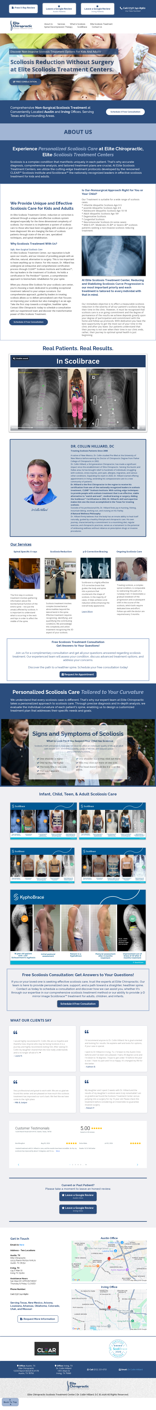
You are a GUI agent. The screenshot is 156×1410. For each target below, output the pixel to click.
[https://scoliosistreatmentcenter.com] (21, 26)
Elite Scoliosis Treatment (101, 24)
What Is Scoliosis (77, 24)
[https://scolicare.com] (118, 1349)
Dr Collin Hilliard (135, 1369)
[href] (109, 1261)
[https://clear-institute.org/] (46, 1348)
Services (61, 24)
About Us (48, 24)
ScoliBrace (82, 27)
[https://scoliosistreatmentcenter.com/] (78, 1386)
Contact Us (97, 27)
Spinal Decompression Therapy (58, 27)
